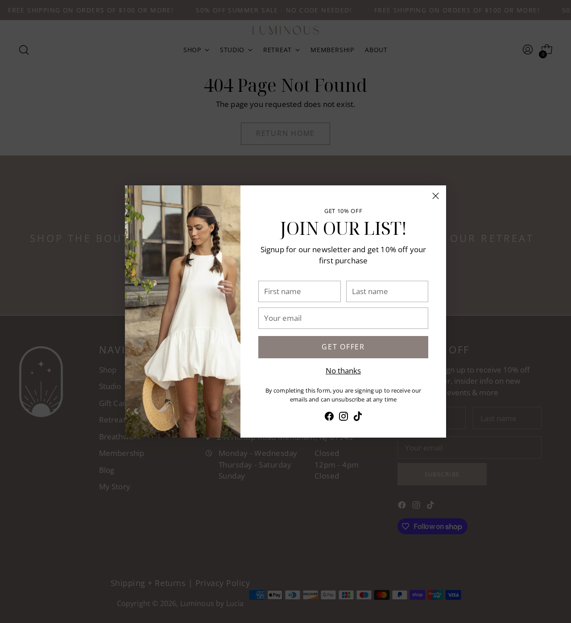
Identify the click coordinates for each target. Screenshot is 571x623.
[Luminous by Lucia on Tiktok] (357, 418)
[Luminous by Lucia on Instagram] (343, 418)
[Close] (436, 196)
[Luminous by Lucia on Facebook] (329, 418)
